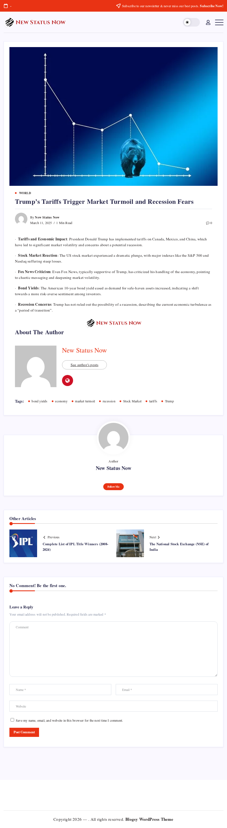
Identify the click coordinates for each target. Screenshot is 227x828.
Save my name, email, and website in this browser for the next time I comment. (69, 720)
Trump (169, 401)
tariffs (153, 401)
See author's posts (85, 364)
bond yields (39, 401)
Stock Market (132, 401)
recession (109, 401)
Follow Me (113, 486)
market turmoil (85, 401)
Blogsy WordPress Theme (149, 819)
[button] (191, 22)
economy (61, 401)
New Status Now (47, 217)
